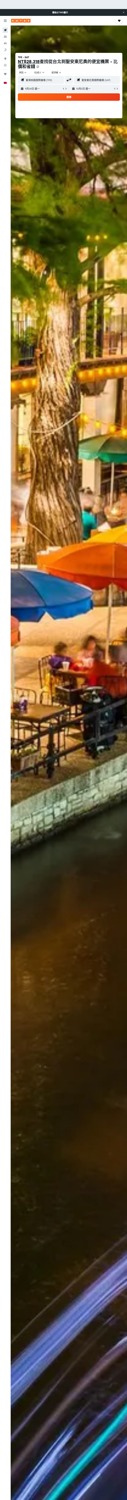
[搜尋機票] (5, 30)
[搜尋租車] (5, 43)
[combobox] (56, 72)
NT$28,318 (29, 61)
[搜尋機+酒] (5, 50)
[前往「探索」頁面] (5, 59)
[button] (123, 12)
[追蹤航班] (5, 65)
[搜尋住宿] (5, 37)
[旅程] (5, 74)
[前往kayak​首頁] (21, 21)
